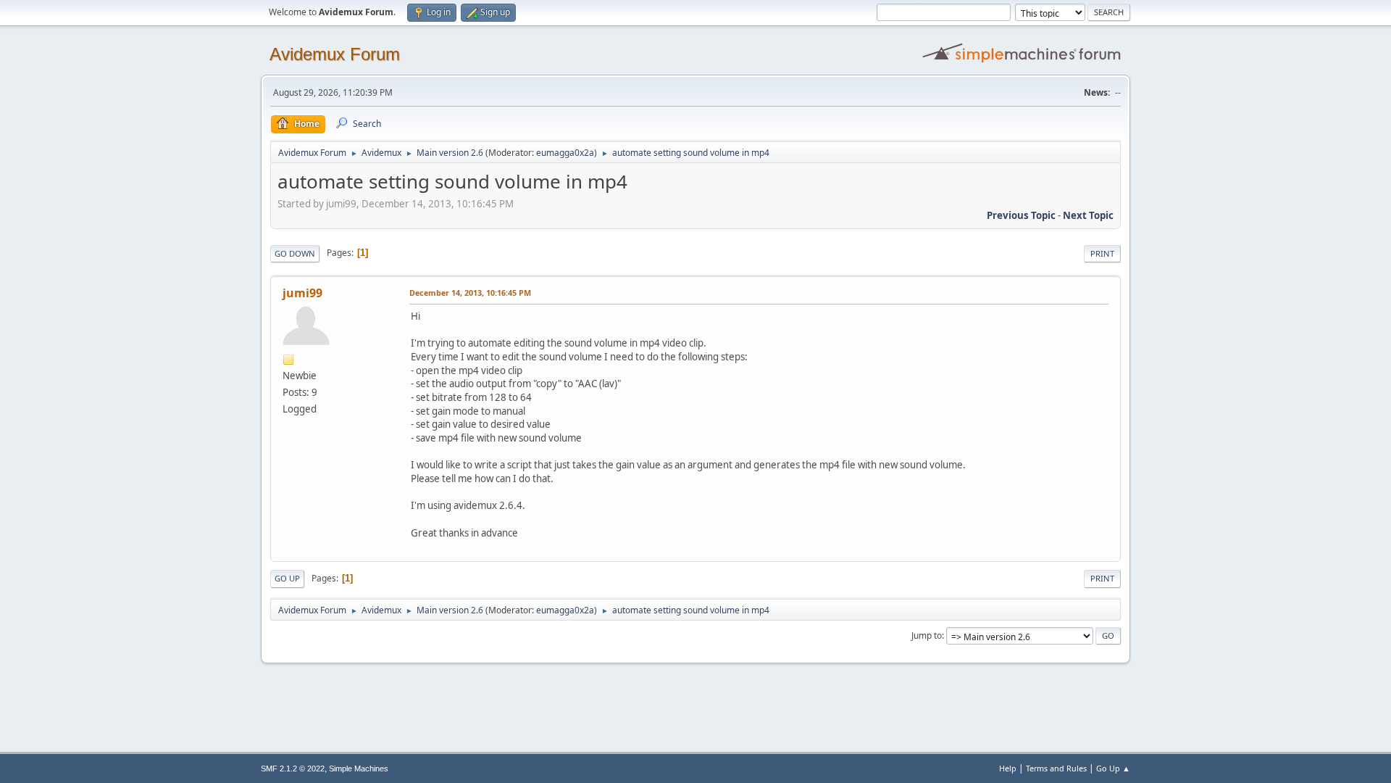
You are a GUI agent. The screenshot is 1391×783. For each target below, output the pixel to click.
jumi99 (302, 293)
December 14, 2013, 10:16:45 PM (470, 292)
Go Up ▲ (1113, 768)
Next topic (1088, 215)
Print (1102, 253)
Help (1007, 768)
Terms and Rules (1056, 768)
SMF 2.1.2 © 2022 (293, 768)
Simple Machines (358, 768)
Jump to (926, 635)
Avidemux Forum (335, 54)
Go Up (287, 578)
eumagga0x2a (565, 152)
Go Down (295, 253)
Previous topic (1021, 215)
